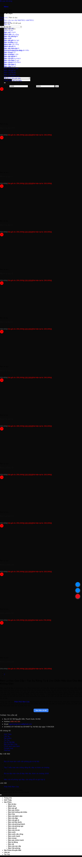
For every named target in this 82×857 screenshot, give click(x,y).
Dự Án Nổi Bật (9, 742)
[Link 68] (30, 314)
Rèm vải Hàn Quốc (11, 42)
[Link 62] (30, 169)
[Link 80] (30, 605)
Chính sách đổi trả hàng (13, 80)
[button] (6, 7)
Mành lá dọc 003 (7, 128)
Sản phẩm (8, 738)
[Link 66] (30, 266)
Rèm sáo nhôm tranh (11, 76)
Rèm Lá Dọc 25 (7, 613)
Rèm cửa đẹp (9, 64)
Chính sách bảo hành (12, 746)
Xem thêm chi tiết (41, 710)
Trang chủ (4, 18)
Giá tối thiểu (4, 86)
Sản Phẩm (8, 802)
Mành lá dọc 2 (6, 225)
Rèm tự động (9, 54)
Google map (8, 748)
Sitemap (7, 750)
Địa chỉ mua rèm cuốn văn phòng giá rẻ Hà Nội (21, 761)
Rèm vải (7, 32)
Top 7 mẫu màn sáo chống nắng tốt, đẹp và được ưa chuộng (26, 767)
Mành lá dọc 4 (6, 322)
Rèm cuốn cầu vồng (11, 34)
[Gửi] (5, 82)
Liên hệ (6, 736)
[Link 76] (30, 508)
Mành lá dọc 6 (6, 419)
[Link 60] (30, 120)
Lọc (57, 86)
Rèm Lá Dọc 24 (7, 565)
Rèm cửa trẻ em (10, 72)
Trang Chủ (8, 10)
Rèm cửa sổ (8, 46)
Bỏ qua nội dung (6, 1)
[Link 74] (30, 460)
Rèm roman (8, 62)
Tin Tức (7, 740)
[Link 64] (30, 217)
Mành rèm (8, 44)
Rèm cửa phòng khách (12, 58)
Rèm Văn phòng (10, 36)
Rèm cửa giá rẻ (9, 70)
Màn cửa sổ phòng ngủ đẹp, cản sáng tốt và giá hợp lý (24, 779)
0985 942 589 (15, 721)
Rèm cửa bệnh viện (11, 68)
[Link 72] (30, 411)
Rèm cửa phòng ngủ (11, 60)
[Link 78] (30, 557)
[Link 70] (30, 363)
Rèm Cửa (7, 66)
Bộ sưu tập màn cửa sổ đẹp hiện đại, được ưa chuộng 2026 (26, 773)
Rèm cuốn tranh (10, 74)
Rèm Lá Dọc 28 (7, 662)
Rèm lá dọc (8, 52)
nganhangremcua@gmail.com (20, 724)
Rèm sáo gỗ (8, 40)
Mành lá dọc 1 (6, 176)
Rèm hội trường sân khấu (13, 50)
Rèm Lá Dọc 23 (7, 516)
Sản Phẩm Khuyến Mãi (12, 78)
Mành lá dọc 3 (6, 273)
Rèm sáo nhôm (9, 56)
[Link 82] (30, 654)
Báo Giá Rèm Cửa (10, 744)
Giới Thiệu (8, 734)
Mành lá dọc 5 (6, 370)
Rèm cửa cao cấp (10, 48)
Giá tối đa (32, 86)
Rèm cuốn (7, 38)
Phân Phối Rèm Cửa (11, 787)
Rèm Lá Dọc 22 (7, 467)
